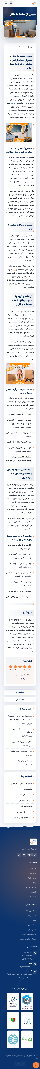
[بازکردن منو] (6, 3)
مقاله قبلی (20, 692)
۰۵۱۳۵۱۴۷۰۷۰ (27, 955)
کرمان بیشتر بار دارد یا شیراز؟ (22, 741)
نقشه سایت (20, 1064)
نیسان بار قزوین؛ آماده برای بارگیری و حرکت (19, 730)
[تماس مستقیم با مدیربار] (36, 1065)
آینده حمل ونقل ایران (24, 760)
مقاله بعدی (20, 699)
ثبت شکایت (31, 897)
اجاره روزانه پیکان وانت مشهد (21, 751)
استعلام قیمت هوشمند (27, 934)
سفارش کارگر (31, 929)
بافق (25, 96)
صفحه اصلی (31, 868)
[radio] (11, 668)
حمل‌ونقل (24, 633)
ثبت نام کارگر (31, 915)
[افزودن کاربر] (11, 3)
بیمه (34, 920)
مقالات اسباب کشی (25, 794)
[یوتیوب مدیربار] (24, 855)
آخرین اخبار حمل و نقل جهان (21, 783)
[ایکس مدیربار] (19, 855)
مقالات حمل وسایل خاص (23, 817)
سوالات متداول (30, 887)
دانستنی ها (28, 789)
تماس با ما (32, 878)
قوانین (33, 892)
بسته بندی (32, 925)
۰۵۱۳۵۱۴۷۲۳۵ (26, 959)
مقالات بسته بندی (25, 800)
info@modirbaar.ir (25, 966)
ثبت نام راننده (31, 910)
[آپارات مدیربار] (29, 855)
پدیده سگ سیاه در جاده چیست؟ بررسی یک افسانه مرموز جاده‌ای (20, 718)
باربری (13, 103)
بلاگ (34, 883)
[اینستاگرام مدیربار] (34, 855)
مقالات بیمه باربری (25, 806)
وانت (15, 269)
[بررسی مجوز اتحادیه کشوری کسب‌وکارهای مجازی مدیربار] (27, 1002)
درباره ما (33, 873)
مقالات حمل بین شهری (24, 811)
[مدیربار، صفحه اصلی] (25, 3)
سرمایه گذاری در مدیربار (27, 939)
